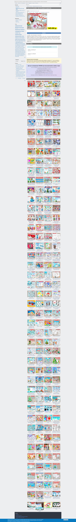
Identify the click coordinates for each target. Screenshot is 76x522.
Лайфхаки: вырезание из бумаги (20, 72)
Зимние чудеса (48, 402)
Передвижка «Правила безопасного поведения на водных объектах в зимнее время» (39, 175)
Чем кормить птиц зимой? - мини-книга (39, 441)
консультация (21, 48)
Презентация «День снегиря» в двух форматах (56, 165)
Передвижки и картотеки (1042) (20, 16)
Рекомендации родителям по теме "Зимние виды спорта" (48, 279)
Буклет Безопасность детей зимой (56, 480)
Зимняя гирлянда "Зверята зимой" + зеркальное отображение (40, 394)
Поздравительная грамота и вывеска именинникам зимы (48, 136)
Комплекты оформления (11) (20, 15)
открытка (30, 12)
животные (23, 50)
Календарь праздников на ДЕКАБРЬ (56, 384)
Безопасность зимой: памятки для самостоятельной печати (40, 500)
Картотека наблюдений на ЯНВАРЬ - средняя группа (48, 308)
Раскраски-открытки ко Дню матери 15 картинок (56, 432)
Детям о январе (39, 326)
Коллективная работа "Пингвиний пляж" (56, 269)
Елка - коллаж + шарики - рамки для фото (56, 364)
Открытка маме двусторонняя (39, 231)
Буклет (21, 47)
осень (16, 37)
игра (19, 29)
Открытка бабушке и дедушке (31, 240)
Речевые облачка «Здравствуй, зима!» (48, 117)
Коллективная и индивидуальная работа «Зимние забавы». (48, 165)
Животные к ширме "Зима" (40, 489)
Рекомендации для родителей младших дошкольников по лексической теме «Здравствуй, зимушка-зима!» (39, 117)
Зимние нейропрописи (39, 126)
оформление (18, 26)
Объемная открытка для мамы (48, 422)
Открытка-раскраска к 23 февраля (48, 250)
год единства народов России (21, 54)
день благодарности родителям (44, 12)
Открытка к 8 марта (48, 97)
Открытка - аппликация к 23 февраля (31, 259)
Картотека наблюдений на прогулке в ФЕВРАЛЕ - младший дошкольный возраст (56, 260)
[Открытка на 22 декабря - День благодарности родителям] (37, 21)
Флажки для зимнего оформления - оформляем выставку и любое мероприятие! (48, 374)
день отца (16, 55)
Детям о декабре (39, 479)
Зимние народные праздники (48, 336)
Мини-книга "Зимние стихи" (31, 288)
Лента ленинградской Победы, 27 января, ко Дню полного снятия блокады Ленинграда (48, 269)
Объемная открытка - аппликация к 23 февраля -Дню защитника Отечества (56, 98)
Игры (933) (17, 6)
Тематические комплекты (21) (20, 12)
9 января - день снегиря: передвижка (40, 317)
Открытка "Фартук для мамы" (56, 136)
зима (33, 12)
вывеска (22, 52)
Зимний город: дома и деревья (56, 184)
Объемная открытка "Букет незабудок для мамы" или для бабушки (39, 136)
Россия (16, 52)
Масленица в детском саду (20, 73)
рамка (24, 51)
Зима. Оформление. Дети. (31, 231)
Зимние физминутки (31, 383)
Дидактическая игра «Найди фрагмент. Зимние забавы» (39, 108)
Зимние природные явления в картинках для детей (56, 146)
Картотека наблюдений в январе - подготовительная (56, 289)
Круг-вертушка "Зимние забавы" (48, 480)
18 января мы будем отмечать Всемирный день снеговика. (31, 175)
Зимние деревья (48, 193)
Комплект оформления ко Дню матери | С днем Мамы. (56, 508)
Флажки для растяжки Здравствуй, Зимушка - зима (39, 471)
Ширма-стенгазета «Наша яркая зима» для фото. (48, 184)
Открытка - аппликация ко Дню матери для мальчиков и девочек (39, 422)
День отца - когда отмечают (20, 65)
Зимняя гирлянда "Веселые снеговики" (56, 393)
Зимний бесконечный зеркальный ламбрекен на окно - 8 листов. (56, 127)
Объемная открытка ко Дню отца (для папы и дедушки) (39, 451)
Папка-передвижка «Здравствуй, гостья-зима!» (39, 194)
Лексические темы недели (48, 203)
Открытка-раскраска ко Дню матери (56, 212)
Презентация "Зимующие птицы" (31, 298)
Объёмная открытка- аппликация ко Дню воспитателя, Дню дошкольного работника (48, 451)
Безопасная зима (48, 221)
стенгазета (17, 48)
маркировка (19, 52)
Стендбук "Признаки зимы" (48, 231)
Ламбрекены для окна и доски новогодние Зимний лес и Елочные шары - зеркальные (31, 394)
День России (21, 46)
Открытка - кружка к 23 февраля (31, 165)
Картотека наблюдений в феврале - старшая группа (48, 260)
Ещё (24, 57)
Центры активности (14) (19, 14)
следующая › (19, 78)
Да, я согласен (66, 519)
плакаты (16, 46)
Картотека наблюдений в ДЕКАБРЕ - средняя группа (31, 422)
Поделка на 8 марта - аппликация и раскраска (31, 250)
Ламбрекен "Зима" (48, 412)
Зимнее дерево (56, 460)
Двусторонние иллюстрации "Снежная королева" (56, 194)
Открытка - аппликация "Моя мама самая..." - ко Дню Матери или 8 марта (56, 489)
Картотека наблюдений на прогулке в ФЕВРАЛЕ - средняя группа (31, 269)
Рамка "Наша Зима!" (31, 373)
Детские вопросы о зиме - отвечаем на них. (48, 489)
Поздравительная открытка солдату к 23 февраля (39, 98)
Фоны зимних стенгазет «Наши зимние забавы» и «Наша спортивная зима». (39, 165)
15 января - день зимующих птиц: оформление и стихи (31, 327)
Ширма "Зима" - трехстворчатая (56, 441)
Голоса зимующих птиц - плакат (40, 307)
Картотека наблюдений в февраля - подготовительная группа (40, 260)
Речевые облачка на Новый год (48, 355)
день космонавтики (21, 55)
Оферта (17, 518)
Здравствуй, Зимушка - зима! (31, 470)
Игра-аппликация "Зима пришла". (56, 203)
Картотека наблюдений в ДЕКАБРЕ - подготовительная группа (56, 413)
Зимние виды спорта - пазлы (31, 279)
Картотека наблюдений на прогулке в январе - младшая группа (56, 298)
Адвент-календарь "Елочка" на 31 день (31, 403)
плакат (21, 49)
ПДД (18, 56)
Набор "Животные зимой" (40, 511)
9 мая (24, 52)
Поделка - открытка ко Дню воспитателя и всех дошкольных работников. (40, 156)
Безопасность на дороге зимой (48, 174)
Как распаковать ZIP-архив (20, 66)
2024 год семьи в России (19, 76)
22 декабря (36, 12)
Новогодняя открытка (48, 345)
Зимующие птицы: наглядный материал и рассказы (31, 337)
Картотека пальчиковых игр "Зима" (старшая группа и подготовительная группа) (56, 403)
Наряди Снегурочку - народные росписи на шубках (39, 374)
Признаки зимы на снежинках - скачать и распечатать (31, 432)
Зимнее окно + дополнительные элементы (39, 222)
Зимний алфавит (31, 488)
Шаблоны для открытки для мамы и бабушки (56, 451)
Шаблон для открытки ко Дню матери (48, 508)
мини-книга (19, 51)
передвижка (18, 31)
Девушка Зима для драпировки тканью (31, 126)
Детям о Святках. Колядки (56, 327)
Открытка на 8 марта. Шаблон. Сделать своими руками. (31, 461)
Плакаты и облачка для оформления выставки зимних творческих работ (56, 117)
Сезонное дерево (39, 460)
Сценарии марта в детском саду (20, 71)
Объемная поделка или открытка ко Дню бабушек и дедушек (39, 146)
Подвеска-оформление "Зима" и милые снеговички (48, 365)
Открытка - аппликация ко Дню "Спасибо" (39, 346)
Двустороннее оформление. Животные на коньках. (56, 222)
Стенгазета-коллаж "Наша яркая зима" (31, 364)
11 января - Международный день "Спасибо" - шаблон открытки (48, 327)
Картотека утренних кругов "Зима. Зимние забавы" (39, 365)
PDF (51, 60)
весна (19, 39)
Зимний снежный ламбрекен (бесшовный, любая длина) (56, 422)
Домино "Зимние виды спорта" (39, 279)
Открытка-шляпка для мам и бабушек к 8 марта (56, 156)
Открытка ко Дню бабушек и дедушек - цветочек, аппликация (31, 451)
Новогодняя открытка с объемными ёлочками (31, 184)
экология (16, 53)
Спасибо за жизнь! (56, 174)
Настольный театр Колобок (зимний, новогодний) (48, 384)
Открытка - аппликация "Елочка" (56, 355)
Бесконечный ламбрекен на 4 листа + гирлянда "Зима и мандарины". (48, 213)
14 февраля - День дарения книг (56, 250)
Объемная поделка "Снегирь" (31, 307)
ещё (24, 80)
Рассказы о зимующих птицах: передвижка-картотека (56, 308)
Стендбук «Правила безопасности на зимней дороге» (56, 108)
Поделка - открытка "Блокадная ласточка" (31, 107)
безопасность (17, 49)
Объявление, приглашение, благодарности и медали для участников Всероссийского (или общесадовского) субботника (48, 88)
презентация (18, 34)
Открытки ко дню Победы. (48, 155)
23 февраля (23, 44)
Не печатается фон (18, 64)
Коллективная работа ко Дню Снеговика (40, 288)
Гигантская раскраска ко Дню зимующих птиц (56, 279)
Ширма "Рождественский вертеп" (31, 318)
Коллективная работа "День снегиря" (48, 317)
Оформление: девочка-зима (31, 203)
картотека (21, 40)
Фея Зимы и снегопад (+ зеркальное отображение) (48, 394)
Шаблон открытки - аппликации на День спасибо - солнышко (39, 298)
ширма (18, 47)
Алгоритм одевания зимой (31, 480)
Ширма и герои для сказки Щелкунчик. (31, 194)
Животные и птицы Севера (40, 412)
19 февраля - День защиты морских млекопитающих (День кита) (39, 250)
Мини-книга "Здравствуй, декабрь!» (39, 203)
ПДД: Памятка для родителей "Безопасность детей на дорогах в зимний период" (31, 508)
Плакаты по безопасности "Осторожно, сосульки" (39, 432)
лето (16, 47)
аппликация (20, 43)
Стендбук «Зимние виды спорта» (56, 231)
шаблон (16, 56)
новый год (17, 32)
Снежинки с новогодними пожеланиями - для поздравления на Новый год (39, 355)
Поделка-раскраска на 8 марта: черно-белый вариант (56, 241)
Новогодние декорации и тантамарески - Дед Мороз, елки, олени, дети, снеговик (39, 384)
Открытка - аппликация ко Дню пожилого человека (31, 499)
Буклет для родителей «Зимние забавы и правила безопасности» (39, 403)
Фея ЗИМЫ (48, 460)
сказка (22, 51)
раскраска (19, 50)
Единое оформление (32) (19, 13)
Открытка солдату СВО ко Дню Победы (39, 88)
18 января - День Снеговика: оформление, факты (56, 318)
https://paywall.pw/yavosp (49, 73)
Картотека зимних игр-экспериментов (39, 336)
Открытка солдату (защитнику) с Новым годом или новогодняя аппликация (48, 108)
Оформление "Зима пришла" (48, 126)
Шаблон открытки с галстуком (40, 240)
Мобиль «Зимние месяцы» (48, 145)
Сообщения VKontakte (19, 515)
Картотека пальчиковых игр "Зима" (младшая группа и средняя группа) (31, 413)
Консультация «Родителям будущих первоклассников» (56, 88)
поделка (22, 29)
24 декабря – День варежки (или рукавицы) (31, 355)
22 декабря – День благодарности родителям (31, 117)
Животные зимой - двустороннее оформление (31, 222)
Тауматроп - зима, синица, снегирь (48, 432)
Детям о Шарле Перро (31, 345)
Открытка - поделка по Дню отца (31, 155)
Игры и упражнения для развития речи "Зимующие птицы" (31, 442)
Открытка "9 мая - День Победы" (31, 88)
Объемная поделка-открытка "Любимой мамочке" (31, 136)
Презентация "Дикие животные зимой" (31, 212)
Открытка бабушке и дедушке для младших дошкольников (31, 146)
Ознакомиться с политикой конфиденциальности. (23, 521)
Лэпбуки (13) (17, 7)
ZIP (49, 62)
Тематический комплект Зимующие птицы (48, 497)
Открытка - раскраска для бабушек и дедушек (48, 240)
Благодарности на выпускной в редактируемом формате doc (31, 98)
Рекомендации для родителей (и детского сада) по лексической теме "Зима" (56, 497)
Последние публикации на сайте (20, 517)
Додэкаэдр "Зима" (40, 268)
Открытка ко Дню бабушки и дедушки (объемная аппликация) (48, 442)
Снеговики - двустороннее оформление (39, 213)
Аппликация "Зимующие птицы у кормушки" (48, 298)
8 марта (23, 47)
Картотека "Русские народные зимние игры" (56, 374)
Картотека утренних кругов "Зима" (56, 346)
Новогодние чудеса (40, 183)
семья (16, 51)
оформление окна (19, 36)
